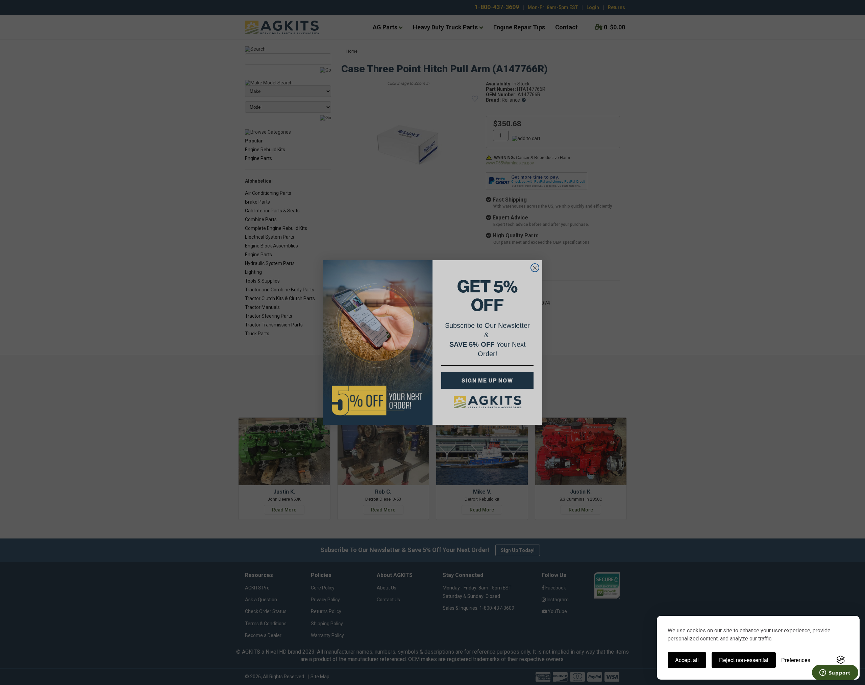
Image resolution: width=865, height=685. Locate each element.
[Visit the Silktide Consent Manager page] (841, 660)
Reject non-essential (743, 660)
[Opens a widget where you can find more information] (835, 673)
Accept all (687, 660)
